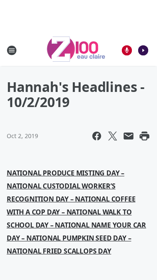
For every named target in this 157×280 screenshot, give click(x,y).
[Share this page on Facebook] (97, 136)
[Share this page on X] (112, 136)
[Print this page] (144, 136)
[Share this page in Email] (128, 136)
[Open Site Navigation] (12, 50)
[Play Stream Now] (143, 50)
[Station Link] (76, 50)
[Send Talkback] (127, 50)
